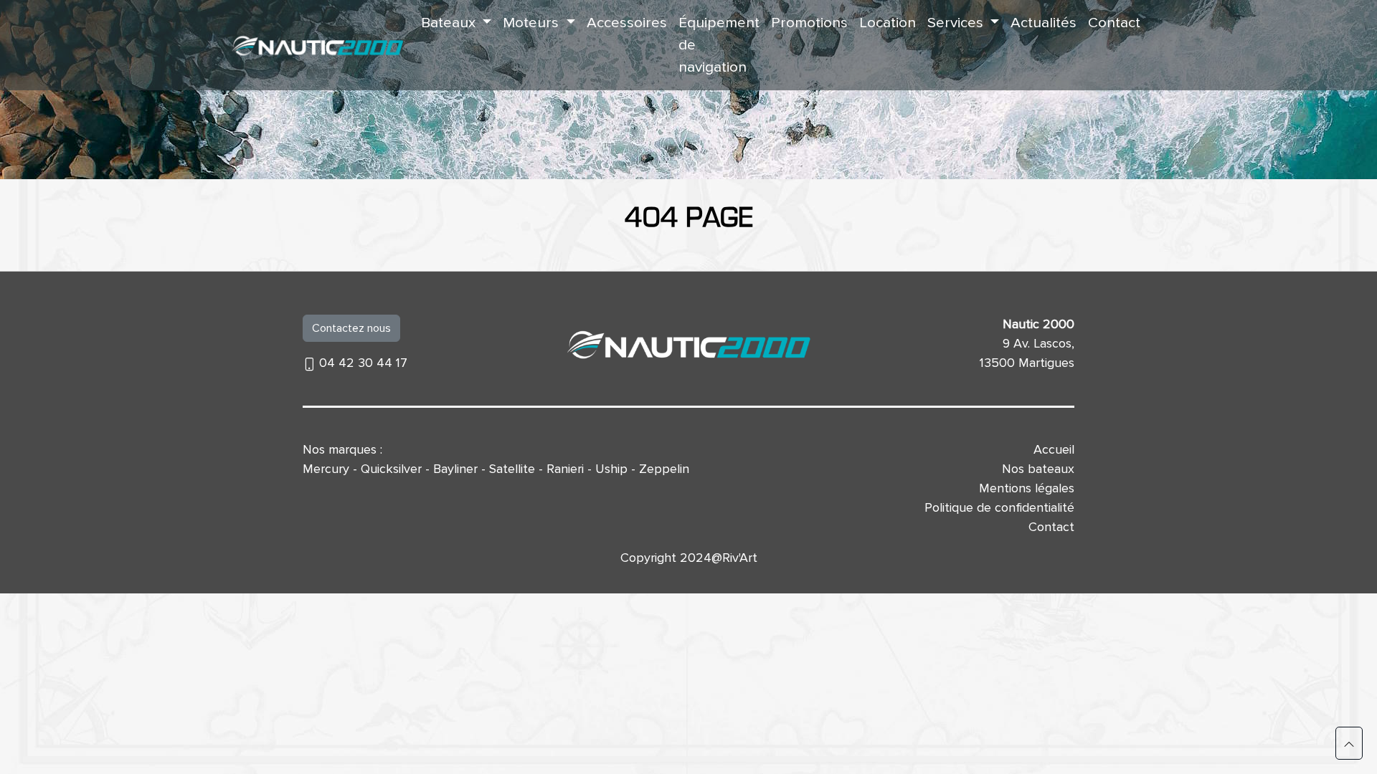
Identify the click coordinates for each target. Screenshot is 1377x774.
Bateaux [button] (450, 23)
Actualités (1043, 23)
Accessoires (627, 23)
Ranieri (565, 469)
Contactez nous (351, 328)
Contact (1114, 23)
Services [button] (957, 23)
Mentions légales (1026, 488)
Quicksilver (391, 469)
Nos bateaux (1038, 469)
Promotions (809, 23)
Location (887, 23)
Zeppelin (664, 469)
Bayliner (455, 469)
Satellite (512, 469)
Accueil (1053, 449)
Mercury (326, 469)
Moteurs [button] (532, 23)
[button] (1349, 743)
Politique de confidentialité (999, 507)
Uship (611, 469)
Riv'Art (739, 557)
